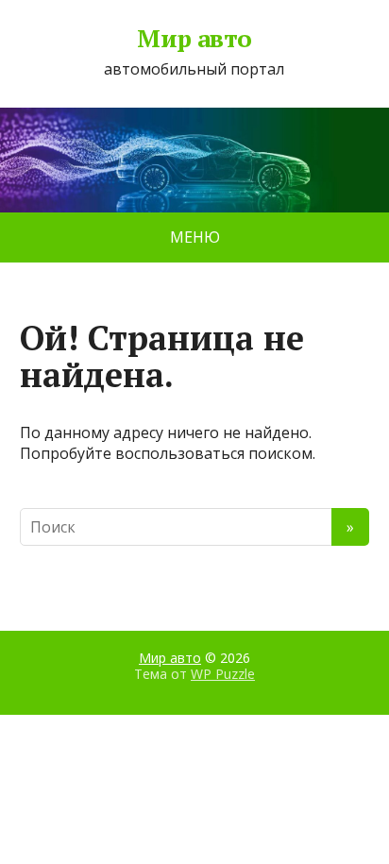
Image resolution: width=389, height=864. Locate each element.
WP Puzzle (223, 674)
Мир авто (194, 38)
